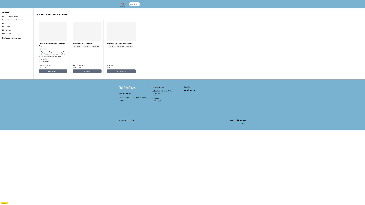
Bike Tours (155, 96)
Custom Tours (157, 93)
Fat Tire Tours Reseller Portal (162, 91)
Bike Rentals (156, 98)
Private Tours (156, 101)
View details (52, 71)
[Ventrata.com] (241, 120)
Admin (244, 123)
